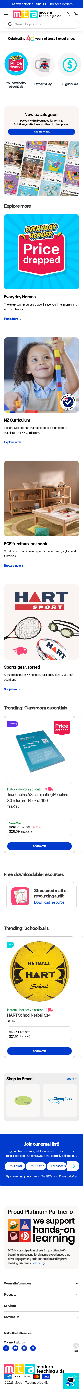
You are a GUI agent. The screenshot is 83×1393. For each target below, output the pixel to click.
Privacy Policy (67, 1176)
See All (70, 1078)
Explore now (12, 442)
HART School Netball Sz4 (29, 1015)
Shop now (10, 689)
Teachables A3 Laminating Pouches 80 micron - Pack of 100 (37, 797)
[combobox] (41, 24)
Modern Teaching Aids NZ (30, 1382)
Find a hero (11, 319)
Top (76, 1350)
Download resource (49, 902)
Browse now (12, 565)
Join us (36, 1263)
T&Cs (49, 1176)
